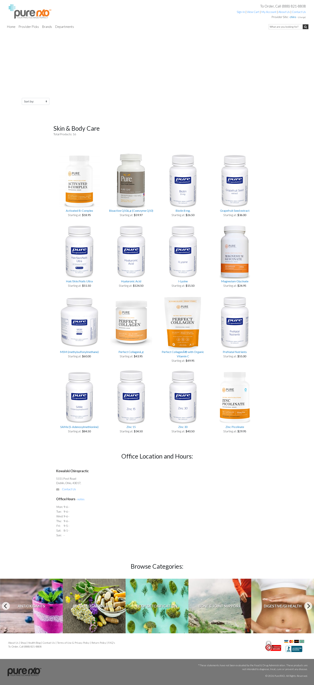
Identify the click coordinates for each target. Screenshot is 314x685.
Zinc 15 (131, 427)
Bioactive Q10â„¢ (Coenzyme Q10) (131, 210)
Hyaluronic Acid (131, 281)
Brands (47, 27)
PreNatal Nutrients (235, 352)
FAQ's (111, 642)
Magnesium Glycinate (234, 281)
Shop (23, 642)
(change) (302, 17)
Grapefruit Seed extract (234, 210)
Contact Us (299, 11)
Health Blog (34, 642)
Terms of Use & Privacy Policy (73, 642)
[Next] (308, 606)
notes (80, 499)
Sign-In (241, 11)
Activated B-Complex (79, 210)
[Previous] (6, 606)
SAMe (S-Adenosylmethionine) (79, 427)
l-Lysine (183, 281)
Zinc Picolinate (235, 427)
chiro (293, 17)
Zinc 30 (183, 427)
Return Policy (98, 642)
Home (11, 27)
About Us (284, 11)
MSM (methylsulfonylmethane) (79, 352)
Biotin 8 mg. (183, 210)
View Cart (253, 11)
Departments (64, 27)
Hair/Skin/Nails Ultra (79, 281)
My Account (268, 11)
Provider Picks (29, 27)
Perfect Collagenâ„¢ (131, 352)
